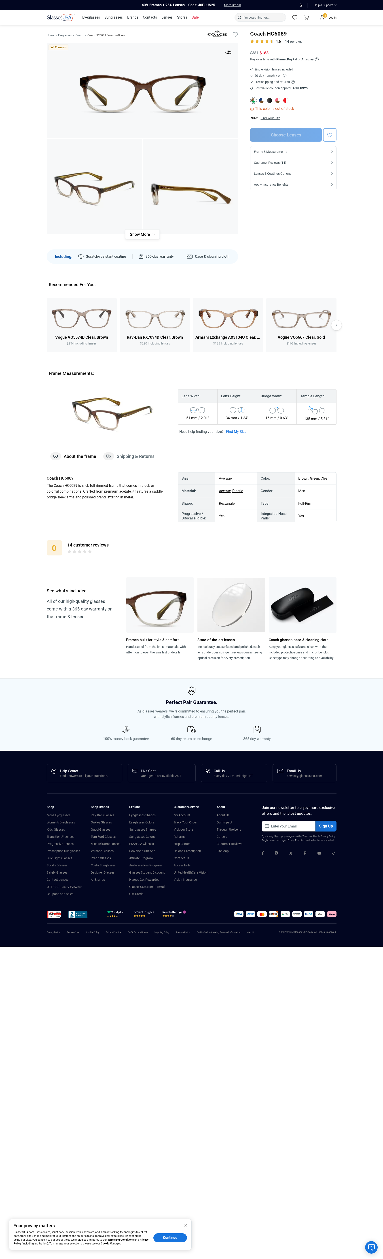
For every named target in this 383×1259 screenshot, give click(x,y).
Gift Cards (136, 894)
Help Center (182, 844)
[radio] (69, 552)
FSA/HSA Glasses (141, 844)
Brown (303, 478)
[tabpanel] (191, 497)
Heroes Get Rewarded (144, 879)
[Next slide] (336, 325)
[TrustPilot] (116, 914)
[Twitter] (290, 853)
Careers (222, 836)
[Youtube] (319, 853)
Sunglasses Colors (142, 836)
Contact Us (181, 858)
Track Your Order (185, 822)
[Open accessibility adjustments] (301, 5)
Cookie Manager (110, 1243)
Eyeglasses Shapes (142, 815)
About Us (223, 815)
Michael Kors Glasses (105, 844)
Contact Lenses (57, 879)
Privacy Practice (113, 932)
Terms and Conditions (121, 1239)
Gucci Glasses (100, 829)
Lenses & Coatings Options (272, 173)
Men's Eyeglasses (58, 815)
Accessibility (182, 865)
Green (314, 478)
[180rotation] (229, 53)
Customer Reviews (229, 844)
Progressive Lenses (60, 844)
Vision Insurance (185, 879)
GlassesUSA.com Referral (147, 887)
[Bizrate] (144, 914)
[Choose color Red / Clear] (285, 100)
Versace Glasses (102, 851)
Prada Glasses (101, 858)
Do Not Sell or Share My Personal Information (219, 932)
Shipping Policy (161, 932)
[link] (60, 17)
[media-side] (190, 186)
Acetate (225, 491)
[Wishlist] (295, 17)
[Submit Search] (239, 17)
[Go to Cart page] (306, 17)
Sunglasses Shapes (142, 829)
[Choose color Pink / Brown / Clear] (277, 100)
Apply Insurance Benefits (271, 184)
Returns (179, 836)
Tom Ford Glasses (103, 836)
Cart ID (250, 932)
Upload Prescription (187, 851)
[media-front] (142, 90)
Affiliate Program (141, 858)
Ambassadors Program (145, 865)
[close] (185, 1225)
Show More (140, 234)
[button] (54, 914)
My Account (182, 815)
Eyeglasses (65, 35)
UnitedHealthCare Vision (190, 872)
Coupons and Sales (60, 894)
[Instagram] (276, 853)
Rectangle (227, 503)
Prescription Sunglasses (63, 851)
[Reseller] (174, 914)
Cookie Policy (92, 932)
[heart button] (329, 135)
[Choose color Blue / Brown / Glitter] (261, 100)
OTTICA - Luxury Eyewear (64, 887)
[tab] (73, 458)
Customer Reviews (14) (270, 162)
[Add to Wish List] (235, 34)
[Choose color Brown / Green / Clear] (253, 100)
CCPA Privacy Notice (138, 932)
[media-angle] (94, 186)
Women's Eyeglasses (61, 822)
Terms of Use (310, 836)
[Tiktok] (333, 853)
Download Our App (142, 851)
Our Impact (224, 822)
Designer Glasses (102, 872)
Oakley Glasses (101, 822)
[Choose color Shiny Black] (269, 100)
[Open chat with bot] (371, 1247)
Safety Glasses (57, 872)
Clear (325, 478)
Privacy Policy (327, 836)
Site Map (223, 851)
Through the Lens (229, 829)
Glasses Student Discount (147, 872)
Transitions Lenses (60, 836)
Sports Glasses (57, 865)
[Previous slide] (46, 325)
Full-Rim (304, 503)
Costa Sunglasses (103, 865)
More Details (232, 5)
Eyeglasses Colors (141, 822)
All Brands (98, 879)
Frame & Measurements (270, 151)
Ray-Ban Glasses (102, 815)
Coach (79, 35)
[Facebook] (263, 853)
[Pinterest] (305, 853)
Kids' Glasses (56, 829)
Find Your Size (270, 118)
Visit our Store (183, 829)
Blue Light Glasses (59, 858)
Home (50, 35)
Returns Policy (183, 932)
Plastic (237, 491)
